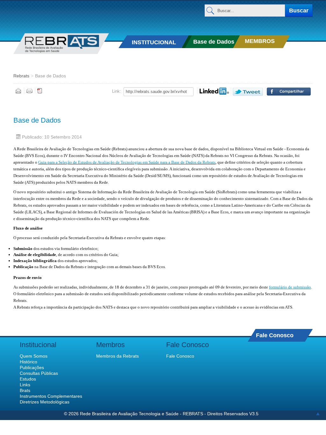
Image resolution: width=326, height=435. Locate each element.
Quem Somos (33, 356)
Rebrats (21, 75)
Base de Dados (213, 42)
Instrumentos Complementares (51, 396)
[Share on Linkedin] (214, 91)
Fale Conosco (275, 335)
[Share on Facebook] (289, 92)
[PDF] (40, 90)
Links (25, 384)
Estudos (28, 379)
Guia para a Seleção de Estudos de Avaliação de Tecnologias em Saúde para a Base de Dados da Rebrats (127, 162)
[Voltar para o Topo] (318, 413)
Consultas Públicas (39, 373)
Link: (116, 91)
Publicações (32, 367)
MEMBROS (260, 41)
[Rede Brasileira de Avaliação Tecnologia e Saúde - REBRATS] (61, 43)
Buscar (298, 10)
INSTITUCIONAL (154, 42)
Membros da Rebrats (117, 356)
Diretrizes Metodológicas (44, 401)
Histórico (28, 361)
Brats (25, 390)
